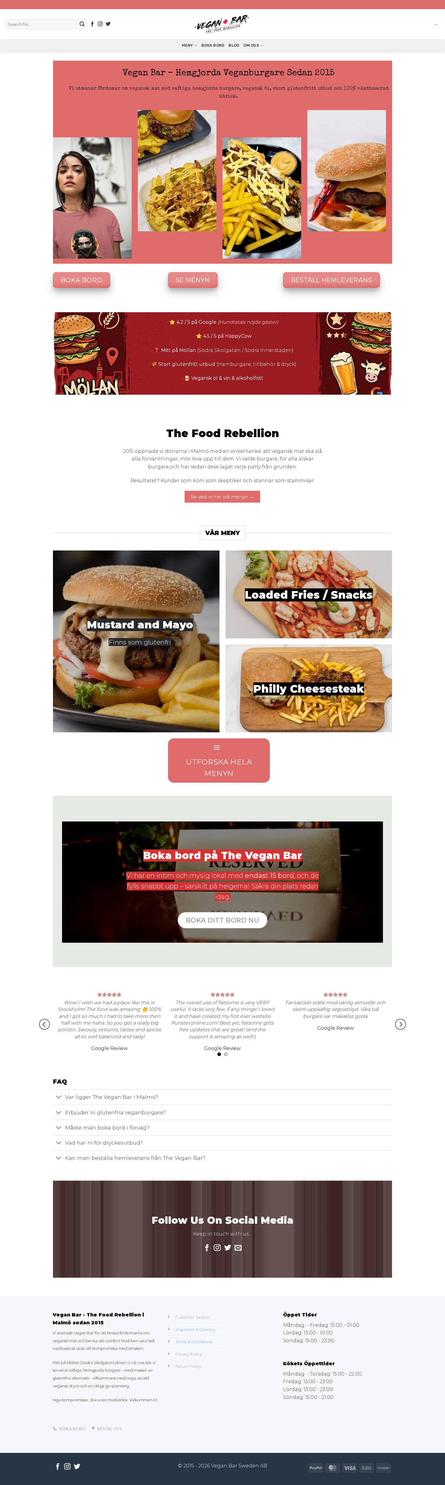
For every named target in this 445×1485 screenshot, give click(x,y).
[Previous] (44, 1048)
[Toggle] (59, 1144)
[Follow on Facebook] (92, 24)
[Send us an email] (238, 1295)
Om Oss (251, 45)
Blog (234, 45)
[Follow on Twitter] (108, 24)
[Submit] (82, 24)
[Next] (400, 1048)
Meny (187, 45)
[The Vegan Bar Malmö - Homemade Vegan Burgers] (222, 24)
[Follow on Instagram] (100, 24)
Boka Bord (212, 45)
